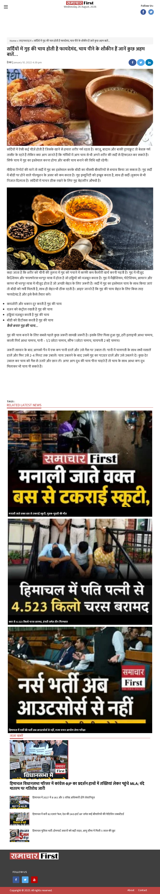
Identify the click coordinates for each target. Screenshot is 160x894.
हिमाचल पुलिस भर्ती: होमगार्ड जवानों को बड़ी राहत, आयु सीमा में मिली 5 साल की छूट (73, 831)
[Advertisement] (80, 21)
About (130, 890)
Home (13, 41)
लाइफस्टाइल (25, 41)
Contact (142, 890)
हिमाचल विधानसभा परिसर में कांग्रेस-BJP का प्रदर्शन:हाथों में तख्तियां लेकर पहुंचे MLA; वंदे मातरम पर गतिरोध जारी (77, 786)
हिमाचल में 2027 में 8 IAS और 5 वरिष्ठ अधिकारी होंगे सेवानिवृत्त (63, 797)
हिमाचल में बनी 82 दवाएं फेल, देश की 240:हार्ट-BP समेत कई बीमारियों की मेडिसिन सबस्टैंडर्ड (78, 814)
